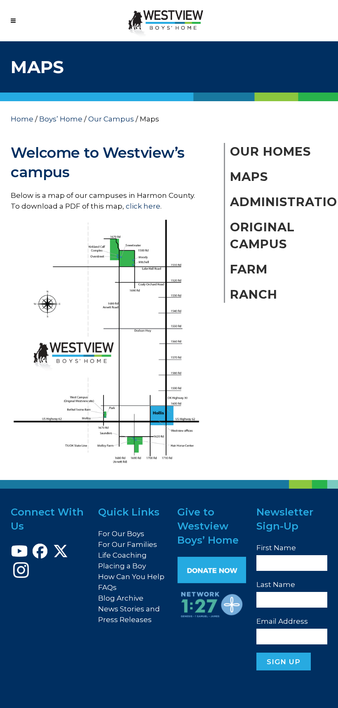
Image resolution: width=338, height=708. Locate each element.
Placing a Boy (122, 566)
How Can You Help (131, 577)
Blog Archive (120, 598)
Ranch (253, 294)
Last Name (275, 584)
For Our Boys (121, 534)
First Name (276, 548)
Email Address (282, 621)
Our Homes (270, 151)
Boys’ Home (60, 119)
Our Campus (111, 119)
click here (143, 206)
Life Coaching (122, 555)
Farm (249, 269)
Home (22, 119)
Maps (249, 176)
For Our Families (127, 544)
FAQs (107, 587)
